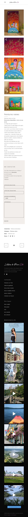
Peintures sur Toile (8, 282)
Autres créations (8, 293)
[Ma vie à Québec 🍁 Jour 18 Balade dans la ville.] (14, 434)
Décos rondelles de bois (9, 290)
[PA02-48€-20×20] (14, 103)
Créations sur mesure (9, 296)
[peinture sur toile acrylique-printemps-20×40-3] (14, 68)
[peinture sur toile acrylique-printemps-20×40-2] (14, 47)
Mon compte (7, 304)
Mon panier (6, 307)
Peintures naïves (13, 231)
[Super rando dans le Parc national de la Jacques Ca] (14, 495)
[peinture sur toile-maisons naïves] (14, 87)
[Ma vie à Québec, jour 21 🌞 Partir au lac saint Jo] (14, 414)
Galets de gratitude (8, 285)
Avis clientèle (7, 312)
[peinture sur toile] (14, 22)
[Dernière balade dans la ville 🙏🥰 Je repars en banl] (14, 373)
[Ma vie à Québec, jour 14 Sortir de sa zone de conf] (14, 474)
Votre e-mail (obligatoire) (10, 190)
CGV (5, 309)
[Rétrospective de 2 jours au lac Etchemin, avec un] (14, 454)
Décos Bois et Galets (9, 288)
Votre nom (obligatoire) (9, 185)
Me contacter (7, 314)
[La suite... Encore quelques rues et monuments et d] (14, 353)
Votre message (7, 202)
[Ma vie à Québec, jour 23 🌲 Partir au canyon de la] (14, 393)
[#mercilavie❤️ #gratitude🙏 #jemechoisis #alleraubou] (14, 332)
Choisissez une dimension (9, 196)
